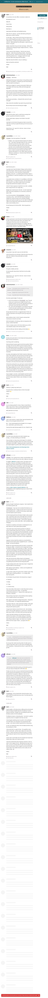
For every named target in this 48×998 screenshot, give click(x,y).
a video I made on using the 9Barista (17, 487)
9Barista (13, 461)
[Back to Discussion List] (1, 2)
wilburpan (10, 508)
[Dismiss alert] (39, 995)
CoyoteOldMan (21, 195)
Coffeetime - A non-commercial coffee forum (16, 1)
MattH (9, 77)
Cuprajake (23, 300)
